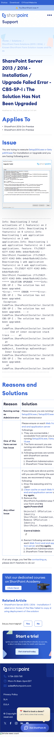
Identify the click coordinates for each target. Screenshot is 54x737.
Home (5, 40)
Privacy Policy (10, 694)
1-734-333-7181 (15, 676)
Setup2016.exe (29, 414)
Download (14, 2)
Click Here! (13, 588)
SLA (5, 699)
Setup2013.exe (46, 414)
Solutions (16, 40)
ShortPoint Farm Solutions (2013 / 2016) (22, 44)
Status (4, 2)
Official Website (29, 2)
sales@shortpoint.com (19, 685)
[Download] (22, 378)
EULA (6, 704)
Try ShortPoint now (28, 8)
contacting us (39, 559)
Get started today (27, 651)
